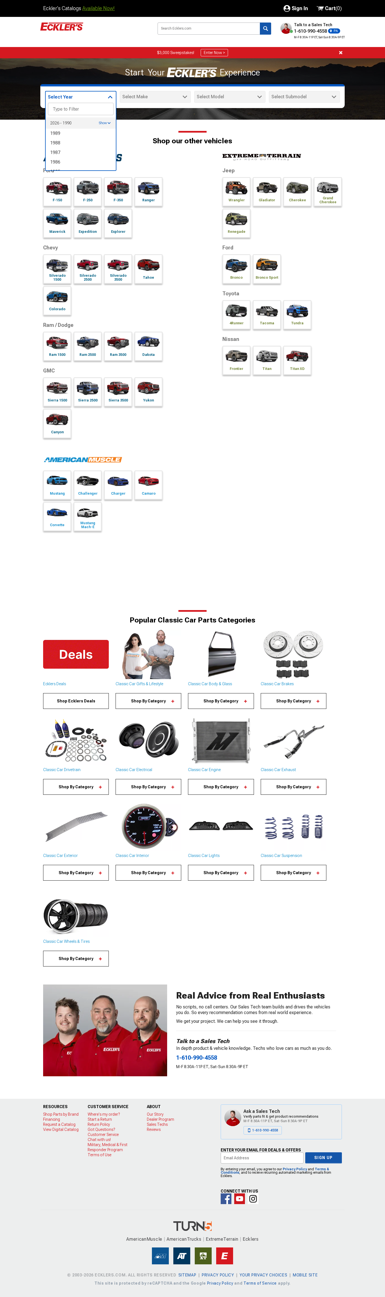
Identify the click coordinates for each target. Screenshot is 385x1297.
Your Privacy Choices (263, 1275)
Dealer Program (160, 1119)
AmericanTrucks (184, 1239)
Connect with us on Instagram (253, 1198)
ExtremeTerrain (222, 1239)
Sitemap (187, 1275)
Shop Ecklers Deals (76, 701)
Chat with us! (99, 1139)
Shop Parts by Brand (61, 1114)
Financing (51, 1119)
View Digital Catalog (61, 1129)
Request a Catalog (59, 1124)
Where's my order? (104, 1114)
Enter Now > (214, 52)
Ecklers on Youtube (239, 1198)
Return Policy (99, 1124)
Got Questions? (101, 1129)
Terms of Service (260, 1283)
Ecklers (251, 1239)
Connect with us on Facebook (226, 1198)
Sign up (323, 1157)
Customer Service (103, 1134)
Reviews (154, 1129)
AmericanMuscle (144, 1239)
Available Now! (98, 8)
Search (265, 29)
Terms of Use (99, 1155)
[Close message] (340, 52)
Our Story (155, 1114)
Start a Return (100, 1119)
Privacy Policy (295, 1169)
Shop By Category (148, 701)
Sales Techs (157, 1124)
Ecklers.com (93, 31)
